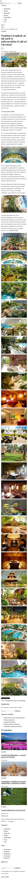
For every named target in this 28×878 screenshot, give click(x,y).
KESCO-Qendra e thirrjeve (12, 724)
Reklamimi (7, 854)
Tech (5, 19)
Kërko (20, 3)
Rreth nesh (7, 849)
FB (2, 877)
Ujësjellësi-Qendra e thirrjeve (13, 726)
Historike (7, 13)
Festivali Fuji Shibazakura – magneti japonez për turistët (13, 756)
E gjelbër (3, 31)
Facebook (9, 700)
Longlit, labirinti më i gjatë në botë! (13, 810)
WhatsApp (22, 700)
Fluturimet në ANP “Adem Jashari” (14, 718)
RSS (8, 877)
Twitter (15, 700)
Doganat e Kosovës (9, 722)
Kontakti (6, 851)
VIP (5, 22)
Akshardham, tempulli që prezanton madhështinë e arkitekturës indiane (13, 782)
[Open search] (2, 25)
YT (5, 877)
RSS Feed (6, 858)
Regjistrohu (17, 711)
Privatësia (7, 856)
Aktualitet (7, 9)
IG (3, 877)
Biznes (6, 11)
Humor (6, 15)
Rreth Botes (7, 17)
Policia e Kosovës (9, 720)
